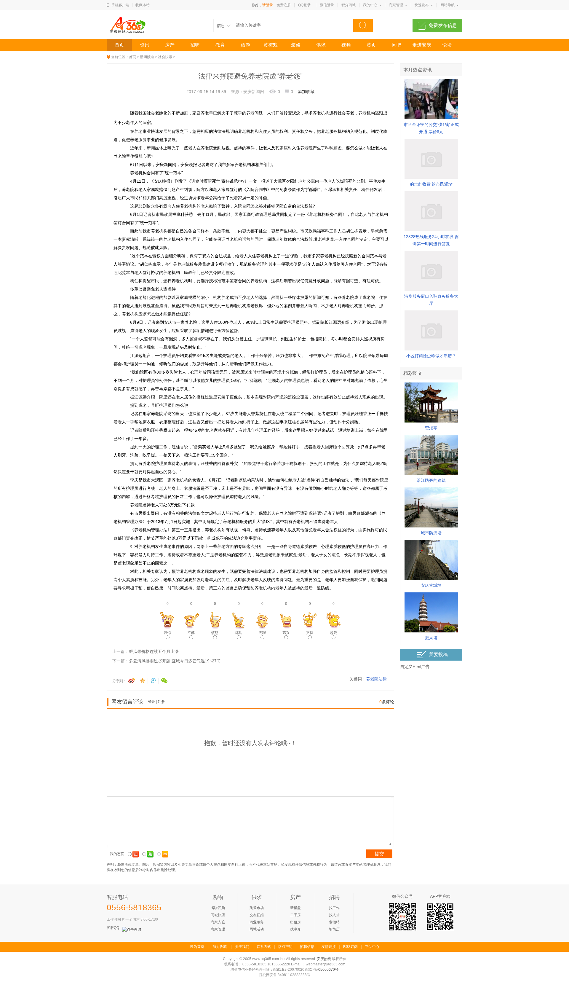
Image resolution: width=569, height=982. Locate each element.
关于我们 (242, 947)
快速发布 (422, 5)
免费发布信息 (443, 25)
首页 (119, 44)
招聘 (195, 44)
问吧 (396, 44)
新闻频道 (147, 57)
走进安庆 (421, 44)
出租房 (295, 922)
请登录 (267, 5)
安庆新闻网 (253, 91)
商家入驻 (218, 922)
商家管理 (396, 5)
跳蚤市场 (257, 908)
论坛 (447, 44)
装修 (296, 44)
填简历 (334, 929)
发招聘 (334, 922)
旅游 (245, 44)
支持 (309, 633)
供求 (321, 44)
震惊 (167, 633)
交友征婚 (257, 915)
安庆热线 (324, 959)
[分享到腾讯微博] (154, 681)
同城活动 (257, 929)
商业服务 (257, 922)
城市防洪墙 (431, 532)
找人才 (334, 915)
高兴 (286, 633)
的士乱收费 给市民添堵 (431, 184)
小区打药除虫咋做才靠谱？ (431, 355)
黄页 (371, 44)
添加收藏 (306, 91)
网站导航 (447, 5)
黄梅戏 (270, 44)
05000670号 (328, 969)
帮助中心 (372, 947)
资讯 (144, 44)
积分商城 (348, 5)
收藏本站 (142, 5)
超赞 (333, 633)
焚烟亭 (431, 427)
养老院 (372, 679)
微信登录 (327, 5)
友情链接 (329, 947)
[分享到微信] (164, 681)
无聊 (262, 633)
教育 (220, 44)
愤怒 (214, 633)
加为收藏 (219, 947)
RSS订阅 (350, 947)
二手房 (295, 915)
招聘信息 (307, 947)
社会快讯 (165, 57)
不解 (191, 633)
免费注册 (283, 5)
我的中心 (370, 5)
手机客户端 (120, 5)
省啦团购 (218, 908)
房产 (170, 44)
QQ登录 (304, 5)
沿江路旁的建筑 (431, 480)
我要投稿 (438, 654)
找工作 (334, 908)
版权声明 (285, 947)
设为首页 (197, 947)
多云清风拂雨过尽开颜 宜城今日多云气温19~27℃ (174, 661)
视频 (346, 44)
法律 (382, 679)
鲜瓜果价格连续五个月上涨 (154, 651)
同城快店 (218, 915)
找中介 (295, 929)
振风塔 (431, 637)
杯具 (238, 633)
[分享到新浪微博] (132, 681)
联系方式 (264, 947)
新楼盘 (295, 908)
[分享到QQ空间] (143, 681)
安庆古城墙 (431, 585)
